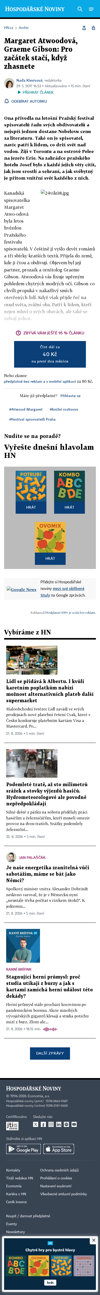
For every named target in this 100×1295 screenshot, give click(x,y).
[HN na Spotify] (66, 1124)
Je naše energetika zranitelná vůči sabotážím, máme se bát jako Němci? (47, 874)
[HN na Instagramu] (51, 1124)
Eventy (11, 1224)
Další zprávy (50, 1053)
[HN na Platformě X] (35, 1124)
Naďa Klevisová (29, 80)
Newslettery (15, 1232)
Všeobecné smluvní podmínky (63, 1194)
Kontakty (13, 1170)
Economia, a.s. (39, 1096)
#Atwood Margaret (26, 409)
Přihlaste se (71, 395)
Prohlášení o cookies (56, 1178)
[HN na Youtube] (74, 1124)
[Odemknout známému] (93, 27)
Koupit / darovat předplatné (28, 1216)
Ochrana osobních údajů (59, 1170)
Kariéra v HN (16, 1194)
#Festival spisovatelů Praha (32, 419)
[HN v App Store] (58, 1149)
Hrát (31, 507)
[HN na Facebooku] (43, 1124)
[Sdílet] (84, 27)
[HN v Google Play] (23, 1149)
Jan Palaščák (32, 857)
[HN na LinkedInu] (58, 1124)
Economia (14, 1186)
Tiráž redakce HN (19, 1178)
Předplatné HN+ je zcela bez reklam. (70, 612)
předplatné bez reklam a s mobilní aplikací (40, 381)
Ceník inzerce (16, 1202)
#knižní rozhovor (64, 409)
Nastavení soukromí (55, 1186)
